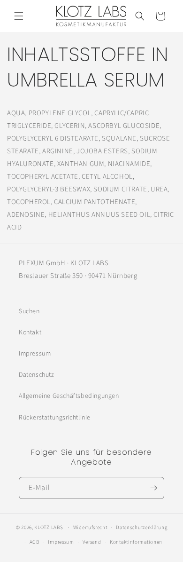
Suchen (29, 311)
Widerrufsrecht (90, 527)
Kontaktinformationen (136, 542)
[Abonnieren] (153, 488)
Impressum (35, 353)
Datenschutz (36, 375)
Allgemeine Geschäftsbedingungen (69, 396)
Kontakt (30, 332)
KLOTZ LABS (48, 527)
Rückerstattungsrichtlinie (55, 417)
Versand (92, 542)
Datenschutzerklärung (141, 527)
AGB (34, 542)
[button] (18, 16)
